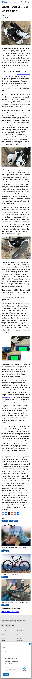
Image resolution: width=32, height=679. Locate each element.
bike (10, 520)
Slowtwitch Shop (9, 664)
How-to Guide (20, 640)
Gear (15, 520)
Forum (18, 633)
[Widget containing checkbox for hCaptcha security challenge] (16, 669)
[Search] (21, 2)
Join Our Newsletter (9, 648)
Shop (18, 634)
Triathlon (3, 634)
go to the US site (9, 397)
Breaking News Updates (11, 661)
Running (3, 640)
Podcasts (19, 638)
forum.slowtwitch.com (10, 612)
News (2, 633)
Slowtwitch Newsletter (11, 658)
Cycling (3, 636)
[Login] (25, 2)
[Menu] (28, 2)
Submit (6, 674)
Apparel (4, 520)
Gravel (2, 638)
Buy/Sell (18, 636)
